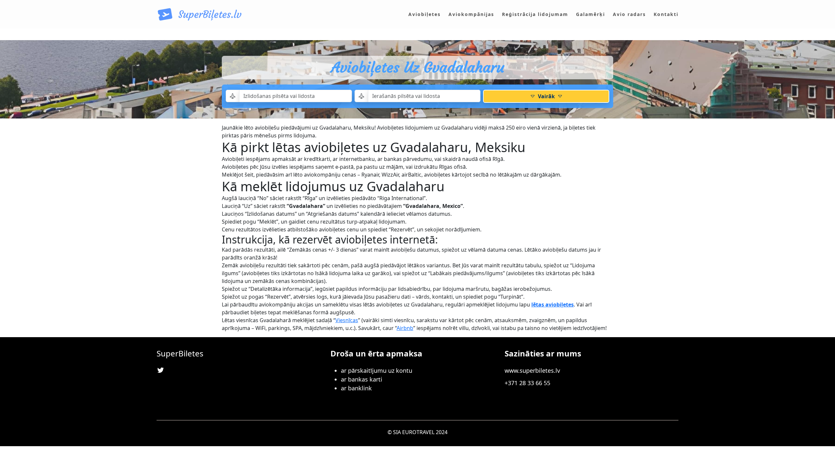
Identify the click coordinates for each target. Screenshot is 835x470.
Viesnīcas (346, 320)
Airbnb (405, 328)
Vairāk (546, 96)
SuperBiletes (180, 353)
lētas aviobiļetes (552, 304)
